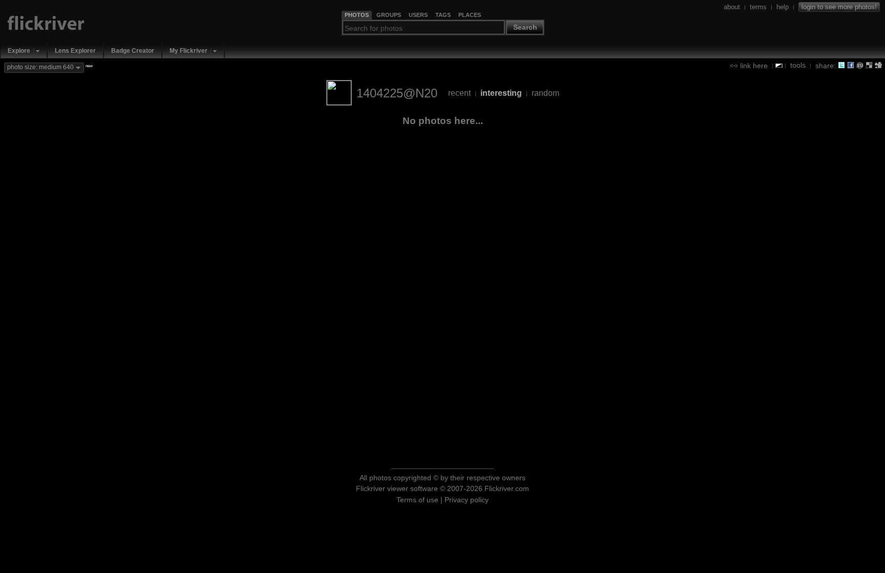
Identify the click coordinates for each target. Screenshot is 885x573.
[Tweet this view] (841, 65)
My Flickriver (188, 50)
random (545, 93)
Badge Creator (132, 50)
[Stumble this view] (859, 65)
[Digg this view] (878, 65)
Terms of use (417, 500)
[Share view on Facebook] (850, 65)
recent (459, 93)
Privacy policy (467, 500)
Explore (19, 50)
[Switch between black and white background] (779, 66)
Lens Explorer (75, 50)
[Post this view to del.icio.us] (869, 65)
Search (525, 27)
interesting (501, 93)
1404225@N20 (396, 93)
